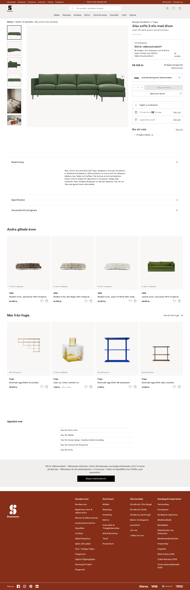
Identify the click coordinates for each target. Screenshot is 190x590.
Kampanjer (22, 2)
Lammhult (135, 525)
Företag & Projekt (83, 564)
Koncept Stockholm (141, 22)
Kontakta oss (178, 2)
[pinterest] (30, 586)
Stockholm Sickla (138, 509)
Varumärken (11, 2)
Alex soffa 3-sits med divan (46, 22)
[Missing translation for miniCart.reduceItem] (134, 87)
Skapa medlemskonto (96, 478)
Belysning (67, 15)
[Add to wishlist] (42, 301)
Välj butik (177, 119)
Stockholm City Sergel (141, 504)
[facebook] (18, 586)
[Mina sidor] (167, 8)
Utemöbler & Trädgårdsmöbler (111, 526)
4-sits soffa (28, 22)
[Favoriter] (173, 8)
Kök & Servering (100, 15)
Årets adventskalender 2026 (169, 566)
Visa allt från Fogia (171, 315)
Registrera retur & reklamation (83, 511)
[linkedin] (37, 586)
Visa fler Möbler (67, 435)
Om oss (133, 530)
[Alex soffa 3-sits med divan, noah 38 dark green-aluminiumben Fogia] (77, 76)
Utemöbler (114, 15)
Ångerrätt (80, 570)
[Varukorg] (180, 8)
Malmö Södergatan (139, 520)
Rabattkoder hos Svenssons (166, 532)
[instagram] (24, 586)
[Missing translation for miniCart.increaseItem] (141, 87)
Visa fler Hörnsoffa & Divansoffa (74, 445)
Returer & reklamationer (86, 518)
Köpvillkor (80, 528)
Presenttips (163, 544)
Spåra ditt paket (83, 544)
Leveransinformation (85, 523)
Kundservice (81, 504)
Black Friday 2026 (166, 554)
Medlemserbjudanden (168, 538)
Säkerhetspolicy (82, 538)
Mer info (177, 112)
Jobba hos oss (137, 535)
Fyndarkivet (59, 2)
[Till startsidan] (10, 8)
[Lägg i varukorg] (46, 300)
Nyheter (133, 15)
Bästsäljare (163, 525)
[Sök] (72, 8)
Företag (50, 2)
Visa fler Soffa (67, 450)
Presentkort (108, 544)
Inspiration (42, 2)
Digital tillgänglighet (85, 559)
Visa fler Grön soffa (69, 430)
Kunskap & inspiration (168, 515)
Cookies (79, 533)
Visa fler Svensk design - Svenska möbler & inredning (82, 440)
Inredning (77, 15)
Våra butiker (166, 2)
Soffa (18, 22)
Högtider (162, 549)
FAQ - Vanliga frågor (85, 549)
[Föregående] (32, 76)
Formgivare (32, 2)
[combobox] (95, 8)
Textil (124, 15)
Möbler (57, 15)
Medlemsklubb (164, 520)
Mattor (87, 15)
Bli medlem (177, 54)
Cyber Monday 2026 (167, 559)
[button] (137, 34)
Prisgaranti (80, 554)
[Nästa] (122, 76)
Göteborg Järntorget (140, 515)
